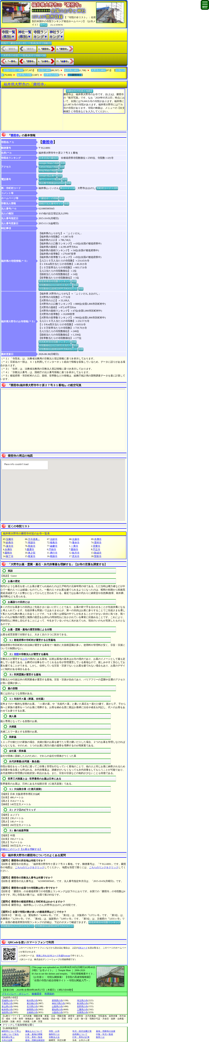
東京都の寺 (32, 1003)
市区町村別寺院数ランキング (55, 341)
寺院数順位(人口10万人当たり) (55, 285)
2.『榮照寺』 (44, 49)
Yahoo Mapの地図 (48, 166)
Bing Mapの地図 (47, 170)
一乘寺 (74, 546)
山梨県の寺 (57, 1006)
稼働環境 (36, 994)
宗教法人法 (54, 1037)
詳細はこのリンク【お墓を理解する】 (21, 849)
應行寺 (53, 552)
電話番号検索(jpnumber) (52, 183)
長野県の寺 (82, 1006)
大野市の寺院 (51, 75)
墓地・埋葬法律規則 (35, 1040)
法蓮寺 (75, 539)
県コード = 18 (67, 188)
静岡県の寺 (32, 1009)
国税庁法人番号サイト (51, 203)
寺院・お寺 (54, 1031)
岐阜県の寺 (7, 1009)
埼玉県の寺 (82, 1000)
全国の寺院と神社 (13, 70)
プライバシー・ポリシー (15, 994)
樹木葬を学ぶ (8, 1037)
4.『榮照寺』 (63, 49)
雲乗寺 (96, 546)
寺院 (16, 654)
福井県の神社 (71, 70)
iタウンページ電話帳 (50, 179)
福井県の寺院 (24, 75)
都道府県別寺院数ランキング (55, 281)
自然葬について (79, 1034)
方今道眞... (34, 539)
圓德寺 (74, 549)
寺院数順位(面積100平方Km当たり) (58, 288)
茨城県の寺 (7, 1000)
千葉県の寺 (7, 1003)
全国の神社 (45, 70)
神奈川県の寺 (58, 1003)
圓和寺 (8, 552)
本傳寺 (97, 539)
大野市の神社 (98, 70)
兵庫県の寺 (82, 1012)
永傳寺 (8, 549)
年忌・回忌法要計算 (82, 1031)
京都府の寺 (32, 1012)
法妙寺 (53, 539)
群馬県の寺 (57, 1000)
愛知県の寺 (57, 1009)
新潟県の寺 (82, 1003)
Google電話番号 (47, 175)
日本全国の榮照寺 (48, 158)
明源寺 (31, 542)
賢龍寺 (97, 556)
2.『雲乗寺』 (29, 61)
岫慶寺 (53, 546)
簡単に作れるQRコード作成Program (53, 955)
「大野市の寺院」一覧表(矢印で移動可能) (23, 55)
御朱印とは (54, 1034)
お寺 (24, 659)
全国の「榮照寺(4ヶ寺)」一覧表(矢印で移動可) (26, 43)
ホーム (43, 24)
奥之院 (31, 552)
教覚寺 (31, 556)
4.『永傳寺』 (44, 61)
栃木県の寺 (32, 1000)
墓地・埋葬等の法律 (105, 1031)
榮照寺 (15, 135)
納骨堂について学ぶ (11, 1031)
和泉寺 (31, 546)
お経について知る (10, 1034)
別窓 (62, 163)
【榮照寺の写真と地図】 (79, 90)
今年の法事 (7, 1040)
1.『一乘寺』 (11, 61)
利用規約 (49, 994)
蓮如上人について (33, 1031)
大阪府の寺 (57, 1012)
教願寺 (53, 556)
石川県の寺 (32, 1006)
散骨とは (100, 1037)
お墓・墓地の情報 (33, 1034)
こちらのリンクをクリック (29, 867)
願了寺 (9, 556)
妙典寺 (9, 542)
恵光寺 (75, 556)
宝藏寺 (9, 539)
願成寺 (97, 552)
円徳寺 (52, 549)
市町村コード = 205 (107, 188)
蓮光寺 (9, 546)
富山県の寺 (7, 1006)
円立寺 (96, 549)
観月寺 (75, 552)
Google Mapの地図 (49, 163)
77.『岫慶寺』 (63, 61)
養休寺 (75, 542)
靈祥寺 (97, 542)
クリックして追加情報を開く (18, 1025)
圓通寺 (30, 549)
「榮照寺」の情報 (48, 198)
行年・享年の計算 (81, 1037)
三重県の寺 (82, 1009)
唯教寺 (53, 542)
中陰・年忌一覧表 (104, 1034)
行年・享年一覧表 (33, 1037)
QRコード (83, 948)
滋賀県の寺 (7, 1012)
